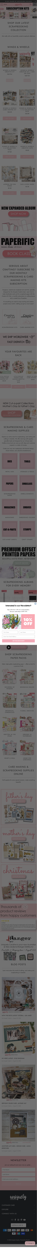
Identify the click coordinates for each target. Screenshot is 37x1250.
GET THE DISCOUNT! (18, 641)
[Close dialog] (35, 604)
